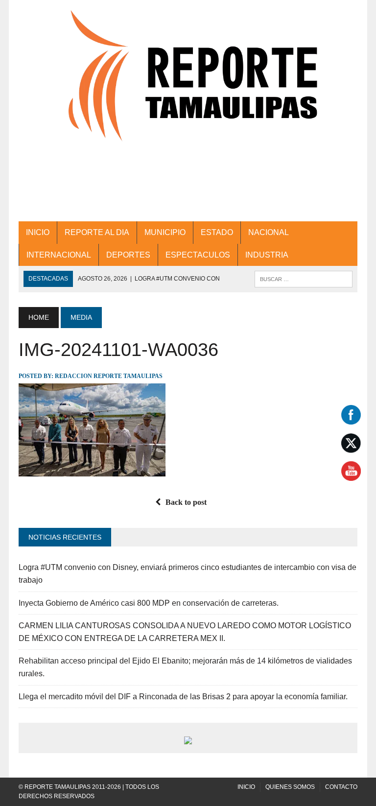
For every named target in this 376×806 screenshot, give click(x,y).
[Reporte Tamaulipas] (188, 86)
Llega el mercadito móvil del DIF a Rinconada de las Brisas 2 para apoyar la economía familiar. (183, 696)
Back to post (186, 502)
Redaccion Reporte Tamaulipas (109, 376)
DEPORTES (128, 255)
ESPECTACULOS (197, 255)
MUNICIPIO (165, 232)
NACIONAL (268, 232)
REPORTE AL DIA (97, 232)
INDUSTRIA (266, 255)
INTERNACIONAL (58, 255)
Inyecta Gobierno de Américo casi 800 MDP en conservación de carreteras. (149, 603)
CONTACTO (341, 786)
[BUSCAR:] (303, 278)
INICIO (37, 232)
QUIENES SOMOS (290, 786)
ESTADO (217, 232)
